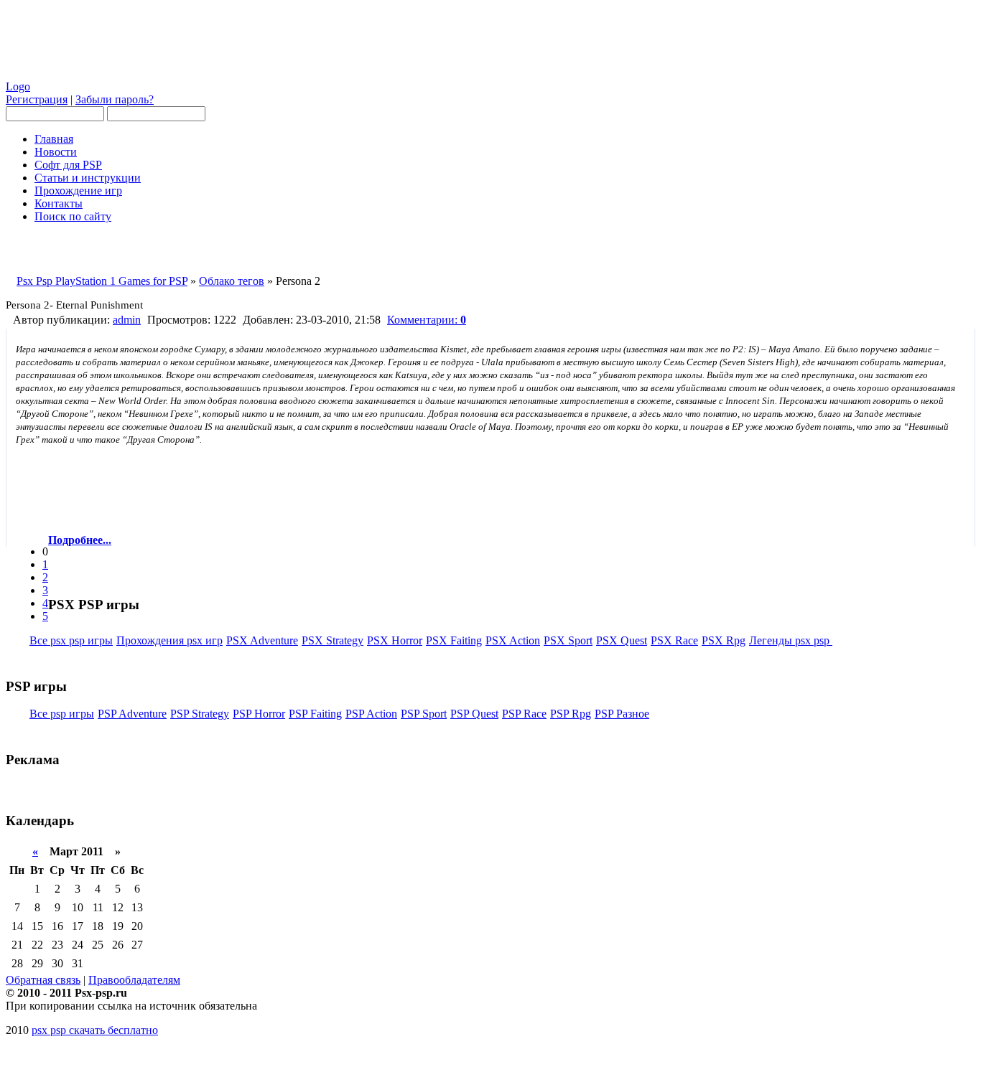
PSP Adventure (132, 714)
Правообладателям (134, 980)
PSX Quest (621, 640)
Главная (53, 139)
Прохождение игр (78, 190)
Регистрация (37, 99)
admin (127, 320)
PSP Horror (259, 714)
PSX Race (674, 640)
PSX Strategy (332, 640)
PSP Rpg (570, 714)
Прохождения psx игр (169, 640)
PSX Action (512, 640)
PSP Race (524, 714)
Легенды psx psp (790, 640)
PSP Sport (424, 714)
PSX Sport (568, 640)
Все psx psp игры (71, 640)
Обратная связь (43, 980)
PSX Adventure (262, 640)
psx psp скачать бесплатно (95, 1030)
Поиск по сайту (72, 216)
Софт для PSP (68, 165)
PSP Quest (474, 714)
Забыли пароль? (114, 99)
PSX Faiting (454, 640)
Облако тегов (231, 281)
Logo (18, 86)
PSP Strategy (199, 714)
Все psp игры (61, 714)
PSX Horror (394, 640)
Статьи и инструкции (87, 177)
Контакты (58, 203)
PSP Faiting (315, 714)
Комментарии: (426, 320)
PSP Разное (622, 714)
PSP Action (371, 714)
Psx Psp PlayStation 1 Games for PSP (102, 281)
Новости (55, 152)
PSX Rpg (723, 640)
